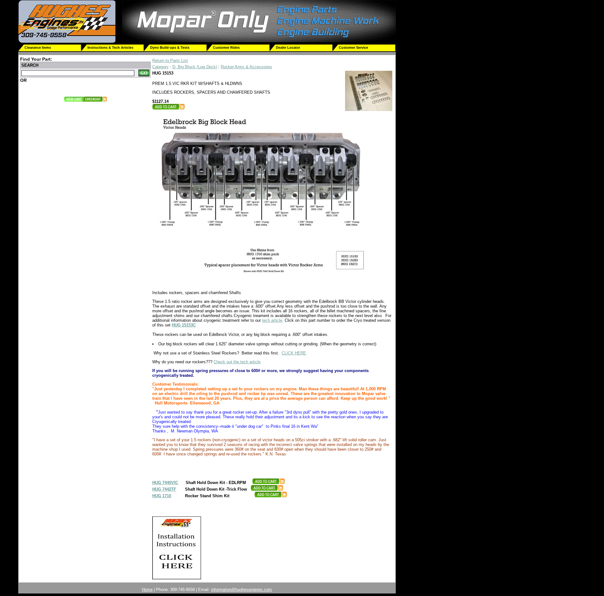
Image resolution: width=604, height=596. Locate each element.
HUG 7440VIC (165, 482)
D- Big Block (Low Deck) (194, 66)
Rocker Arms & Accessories (246, 66)
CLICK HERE (294, 353)
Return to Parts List (170, 60)
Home (147, 589)
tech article (272, 320)
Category (160, 66)
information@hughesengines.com (241, 589)
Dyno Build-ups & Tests (169, 47)
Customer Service (353, 47)
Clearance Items (38, 47)
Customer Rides (226, 47)
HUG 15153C (184, 325)
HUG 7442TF (164, 489)
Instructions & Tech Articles (110, 47)
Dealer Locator (288, 47)
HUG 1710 (161, 495)
